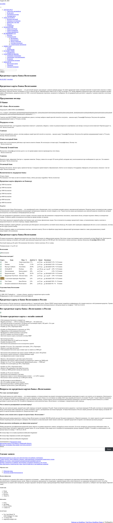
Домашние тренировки (14, 55)
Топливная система (13, 14)
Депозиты (10, 65)
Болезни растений (12, 19)
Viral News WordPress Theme (94, 522)
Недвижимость (10, 33)
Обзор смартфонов (12, 32)
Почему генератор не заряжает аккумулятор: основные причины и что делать (23, 462)
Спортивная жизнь (11, 54)
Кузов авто (10, 13)
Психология (10, 49)
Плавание (10, 59)
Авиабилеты (11, 52)
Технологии (8, 27)
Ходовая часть (11, 16)
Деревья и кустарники (13, 21)
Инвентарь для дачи (13, 22)
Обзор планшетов (12, 30)
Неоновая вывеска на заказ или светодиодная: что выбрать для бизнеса (21, 457)
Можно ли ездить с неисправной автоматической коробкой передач (20, 461)
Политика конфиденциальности (13, 472)
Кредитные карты (12, 63)
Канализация (14, 40)
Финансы (7, 62)
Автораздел (8, 9)
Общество (8, 46)
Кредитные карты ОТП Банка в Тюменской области (15, 443)
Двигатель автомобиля (14, 11)
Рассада (9, 24)
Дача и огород (9, 17)
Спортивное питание (13, 60)
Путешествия (9, 51)
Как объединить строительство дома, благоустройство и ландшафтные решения (24, 464)
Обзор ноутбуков (12, 28)
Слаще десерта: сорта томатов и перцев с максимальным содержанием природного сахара (27, 459)
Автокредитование (13, 67)
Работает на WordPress (78, 522)
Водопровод (14, 38)
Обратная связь (8, 471)
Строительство (11, 36)
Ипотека (9, 35)
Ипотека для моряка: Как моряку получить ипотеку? (16, 445)
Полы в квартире (16, 41)
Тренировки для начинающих (16, 57)
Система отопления (16, 43)
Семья (9, 48)
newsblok (2, 3)
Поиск (2, 446)
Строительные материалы (18, 44)
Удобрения (10, 25)
